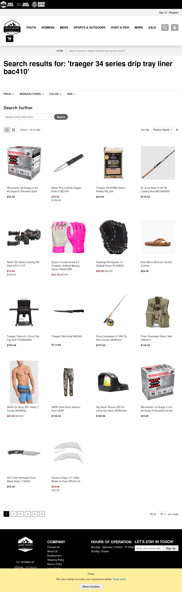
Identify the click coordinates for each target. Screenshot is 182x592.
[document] (91, 583)
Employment (54, 549)
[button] (165, 27)
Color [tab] (51, 87)
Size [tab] (66, 87)
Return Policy (54, 557)
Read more (120, 579)
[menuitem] (30, 27)
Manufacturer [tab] (28, 87)
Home (60, 44)
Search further (17, 100)
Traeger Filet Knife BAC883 (66, 329)
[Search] (51, 110)
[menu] (86, 27)
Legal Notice (54, 562)
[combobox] (155, 27)
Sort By (146, 123)
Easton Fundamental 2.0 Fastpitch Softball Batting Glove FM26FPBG (66, 259)
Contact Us (53, 540)
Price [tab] (7, 87)
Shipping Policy (55, 553)
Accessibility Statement (60, 566)
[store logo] (12, 27)
